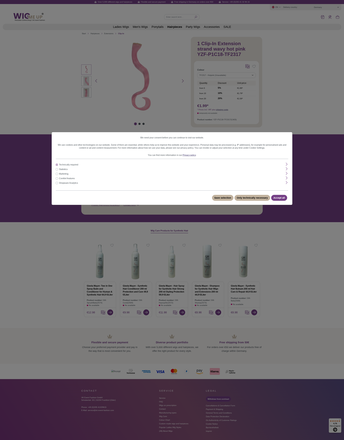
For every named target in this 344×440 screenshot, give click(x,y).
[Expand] (286, 164)
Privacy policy (189, 155)
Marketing (63, 174)
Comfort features (67, 178)
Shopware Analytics (68, 183)
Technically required (68, 165)
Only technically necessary (252, 197)
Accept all (279, 197)
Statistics (63, 169)
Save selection (222, 197)
